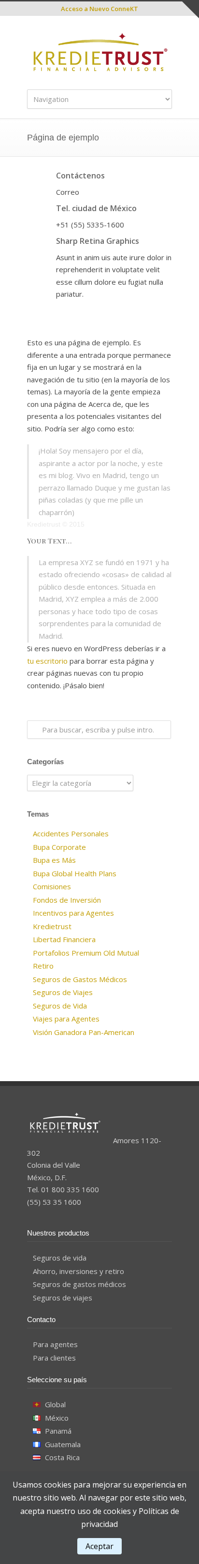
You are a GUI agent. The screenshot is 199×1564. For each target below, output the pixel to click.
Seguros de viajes (62, 1297)
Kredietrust (52, 926)
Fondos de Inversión (67, 900)
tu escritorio (47, 661)
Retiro (43, 966)
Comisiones (52, 886)
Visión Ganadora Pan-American (83, 1032)
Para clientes (54, 1357)
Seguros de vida (59, 1257)
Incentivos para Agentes (73, 913)
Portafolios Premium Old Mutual (86, 953)
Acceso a (99, 8)
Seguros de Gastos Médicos (80, 979)
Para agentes (55, 1344)
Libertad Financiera (64, 939)
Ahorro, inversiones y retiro (78, 1271)
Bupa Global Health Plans (74, 873)
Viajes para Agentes (66, 1018)
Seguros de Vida (60, 1005)
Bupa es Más (54, 860)
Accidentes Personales (71, 833)
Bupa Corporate (59, 847)
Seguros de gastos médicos (79, 1284)
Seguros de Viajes (63, 992)
